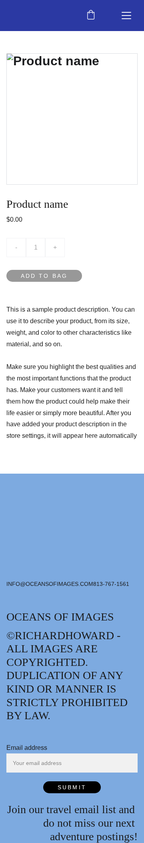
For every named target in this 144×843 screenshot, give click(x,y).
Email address (26, 747)
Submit (72, 787)
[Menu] (126, 15)
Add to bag (44, 276)
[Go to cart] (91, 15)
